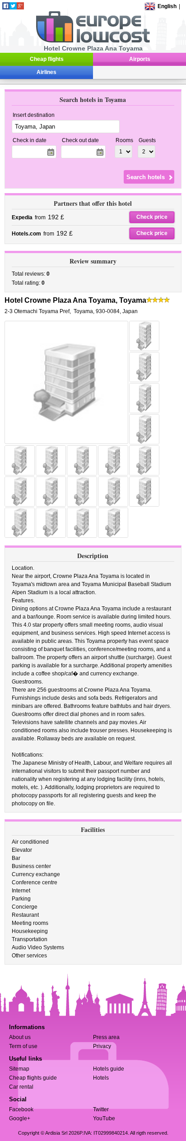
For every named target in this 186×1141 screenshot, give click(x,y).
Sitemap (19, 1069)
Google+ (19, 1118)
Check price (151, 217)
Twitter (101, 1109)
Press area (106, 1037)
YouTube (104, 1118)
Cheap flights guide (33, 1078)
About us (20, 1037)
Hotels (101, 1078)
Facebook (21, 1109)
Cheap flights (47, 59)
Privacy (102, 1046)
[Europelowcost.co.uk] (93, 41)
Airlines (46, 72)
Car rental (21, 1087)
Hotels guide (108, 1069)
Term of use (23, 1046)
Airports (139, 59)
